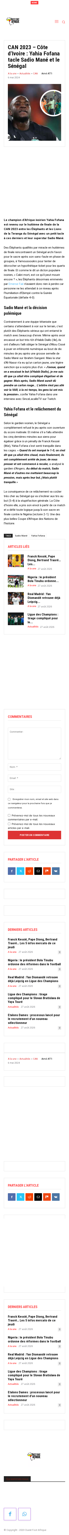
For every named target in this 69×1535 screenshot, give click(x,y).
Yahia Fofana (38, 535)
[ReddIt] (29, 871)
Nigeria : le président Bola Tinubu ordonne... (43, 579)
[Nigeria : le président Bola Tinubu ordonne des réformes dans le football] (16, 581)
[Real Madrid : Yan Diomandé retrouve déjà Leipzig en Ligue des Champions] (16, 598)
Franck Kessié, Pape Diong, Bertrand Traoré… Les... (44, 560)
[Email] (38, 871)
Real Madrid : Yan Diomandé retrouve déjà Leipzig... (44, 598)
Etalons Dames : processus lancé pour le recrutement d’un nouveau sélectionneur (34, 1019)
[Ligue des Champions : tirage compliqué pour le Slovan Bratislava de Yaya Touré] (16, 618)
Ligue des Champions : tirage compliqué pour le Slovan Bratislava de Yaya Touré (34, 998)
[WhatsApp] (24, 1514)
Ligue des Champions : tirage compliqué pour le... (43, 618)
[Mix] (47, 871)
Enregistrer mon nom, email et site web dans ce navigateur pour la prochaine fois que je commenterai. (33, 803)
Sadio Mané (21, 535)
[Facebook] (12, 871)
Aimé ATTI (46, 73)
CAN (35, 73)
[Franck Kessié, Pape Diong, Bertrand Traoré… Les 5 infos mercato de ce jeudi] (16, 560)
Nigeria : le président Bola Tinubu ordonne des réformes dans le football (34, 962)
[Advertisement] (34, 184)
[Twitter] (20, 871)
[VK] (56, 871)
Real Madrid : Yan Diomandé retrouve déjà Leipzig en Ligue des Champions (33, 979)
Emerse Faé (16, 284)
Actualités (24, 73)
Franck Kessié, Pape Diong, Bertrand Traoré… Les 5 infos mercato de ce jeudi (32, 943)
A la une (12, 73)
